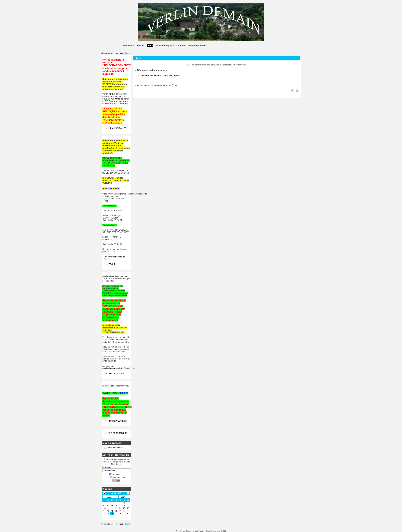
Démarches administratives (152, 70)
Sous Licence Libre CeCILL (216, 531)
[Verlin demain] (201, 40)
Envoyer (116, 480)
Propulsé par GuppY (183, 531)
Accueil (119, 53)
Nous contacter (115, 447)
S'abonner (115, 474)
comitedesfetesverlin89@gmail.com (118, 368)
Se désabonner (118, 477)
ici (176, 85)
